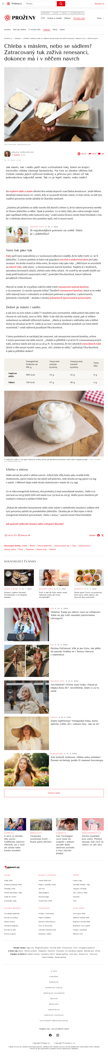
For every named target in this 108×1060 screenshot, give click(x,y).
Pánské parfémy (60, 957)
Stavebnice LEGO (47, 954)
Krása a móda (54, 18)
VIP (43, 18)
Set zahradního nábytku (74, 951)
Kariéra (7, 30)
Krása (54, 717)
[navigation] (3, 4)
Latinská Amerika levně (47, 930)
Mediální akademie (54, 993)
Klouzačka (60, 951)
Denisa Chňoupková (23, 152)
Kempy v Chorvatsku (46, 913)
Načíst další (54, 793)
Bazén (21, 951)
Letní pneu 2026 (79, 913)
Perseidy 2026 (55, 948)
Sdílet (93, 154)
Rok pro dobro (19, 30)
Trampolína (42, 951)
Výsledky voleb (9, 889)
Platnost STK (78, 934)
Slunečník (51, 951)
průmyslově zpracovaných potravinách (70, 298)
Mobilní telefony (33, 954)
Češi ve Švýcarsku (45, 926)
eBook (83, 154)
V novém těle (34, 30)
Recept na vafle (10, 930)
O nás (54, 971)
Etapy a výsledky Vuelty (47, 884)
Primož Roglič (44, 897)
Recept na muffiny (11, 918)
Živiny (20, 549)
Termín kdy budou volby (13, 893)
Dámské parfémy (62, 954)
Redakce (54, 982)
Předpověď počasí (42, 948)
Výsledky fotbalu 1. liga (81, 884)
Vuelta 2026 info (45, 880)
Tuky (74, 546)
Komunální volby (10, 901)
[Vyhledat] (61, 3)
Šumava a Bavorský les (47, 922)
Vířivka (97, 951)
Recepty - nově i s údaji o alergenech (62, 13)
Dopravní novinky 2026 (81, 922)
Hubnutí (46, 30)
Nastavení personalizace (54, 1021)
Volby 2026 (8, 880)
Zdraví (67, 18)
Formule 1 (76, 897)
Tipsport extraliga (79, 889)
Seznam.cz (99, 4)
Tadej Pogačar (44, 893)
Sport (62, 30)
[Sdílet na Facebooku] (98, 535)
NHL (75, 901)
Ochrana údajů (54, 988)
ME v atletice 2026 (80, 893)
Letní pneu (73, 954)
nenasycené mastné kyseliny (73, 287)
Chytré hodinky (47, 957)
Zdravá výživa (10, 549)
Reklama (54, 1004)
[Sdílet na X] (102, 535)
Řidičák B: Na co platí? (81, 926)
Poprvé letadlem (45, 918)
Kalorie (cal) (42, 549)
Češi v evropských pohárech (84, 948)
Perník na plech (10, 934)
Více (99, 18)
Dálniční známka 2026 (81, 918)
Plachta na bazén (30, 951)
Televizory (93, 954)
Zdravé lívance (9, 922)
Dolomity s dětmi (45, 934)
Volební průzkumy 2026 (13, 884)
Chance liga (77, 880)
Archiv (54, 999)
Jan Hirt (42, 889)
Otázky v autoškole (80, 930)
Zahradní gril (89, 951)
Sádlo (24, 546)
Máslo (32, 546)
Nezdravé (30, 549)
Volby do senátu (10, 897)
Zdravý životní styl (61, 546)
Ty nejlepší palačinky (11, 913)
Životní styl (79, 18)
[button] (54, 104)
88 (102, 153)
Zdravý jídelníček (44, 546)
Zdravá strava (84, 546)
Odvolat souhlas (54, 1015)
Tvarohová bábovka (11, 926)
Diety (55, 30)
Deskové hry (84, 954)
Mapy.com (30, 948)
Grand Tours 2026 (45, 901)
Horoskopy (57, 754)
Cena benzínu (67, 948)
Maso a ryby (11, 589)
